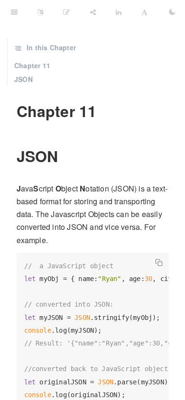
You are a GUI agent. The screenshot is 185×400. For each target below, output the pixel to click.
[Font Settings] (144, 12)
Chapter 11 (32, 65)
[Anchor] (9, 111)
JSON (23, 79)
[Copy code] (159, 262)
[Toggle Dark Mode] (172, 12)
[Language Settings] (40, 12)
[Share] (93, 12)
